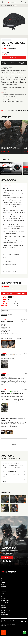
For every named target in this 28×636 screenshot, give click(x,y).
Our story (3, 607)
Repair (2, 596)
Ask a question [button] (20, 293)
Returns (3, 595)
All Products (4, 588)
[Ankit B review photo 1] (4, 407)
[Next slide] (26, 21)
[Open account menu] (23, 2)
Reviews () (4, 314)
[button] (5, 48)
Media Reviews (4, 614)
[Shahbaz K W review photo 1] (4, 364)
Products (3, 579)
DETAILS (7, 557)
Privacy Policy (4, 623)
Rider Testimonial (5, 610)
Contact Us (4, 616)
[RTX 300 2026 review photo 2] (11, 344)
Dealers (3, 612)
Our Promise (4, 609)
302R (5, 5)
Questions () (11, 314)
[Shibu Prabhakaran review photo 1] (7, 432)
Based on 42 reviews (7, 289)
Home (2, 5)
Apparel (3, 582)
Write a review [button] (7, 293)
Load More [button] (14, 444)
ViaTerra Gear (12, 620)
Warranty (3, 598)
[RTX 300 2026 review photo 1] (4, 344)
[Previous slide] (1, 21)
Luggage (3, 584)
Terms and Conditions (5, 621)
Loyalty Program (5, 600)
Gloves (3, 580)
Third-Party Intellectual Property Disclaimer (8, 625)
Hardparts (3, 586)
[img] (3, 319)
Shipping (3, 593)
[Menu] (2, 2)
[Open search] (21, 2)
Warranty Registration (6, 602)
